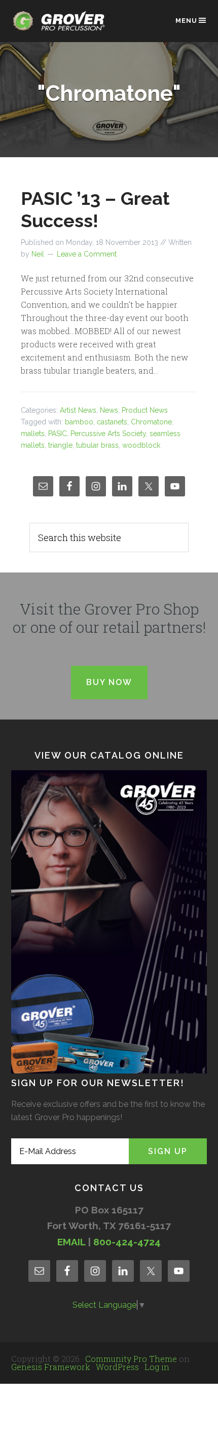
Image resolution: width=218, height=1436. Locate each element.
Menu (186, 20)
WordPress (117, 1366)
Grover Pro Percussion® (62, 26)
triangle (60, 445)
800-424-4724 (127, 1241)
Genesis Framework (50, 1366)
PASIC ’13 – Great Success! (95, 209)
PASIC (57, 433)
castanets (112, 422)
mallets (33, 433)
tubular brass (97, 445)
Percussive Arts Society (108, 433)
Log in (156, 1366)
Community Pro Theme (131, 1358)
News (109, 410)
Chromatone (151, 422)
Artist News (78, 410)
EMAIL (71, 1241)
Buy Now (109, 682)
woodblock (141, 445)
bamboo (79, 422)
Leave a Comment (87, 254)
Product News (145, 410)
